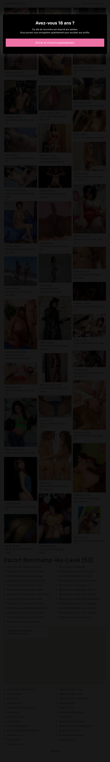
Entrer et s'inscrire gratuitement (55, 42)
